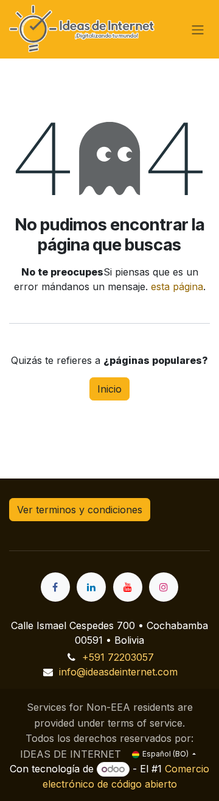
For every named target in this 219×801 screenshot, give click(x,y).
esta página (177, 286)
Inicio (109, 389)
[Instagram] (163, 587)
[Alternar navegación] (198, 29)
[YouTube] (127, 587)
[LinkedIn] (91, 587)
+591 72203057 (118, 657)
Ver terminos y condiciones (79, 510)
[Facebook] (55, 587)
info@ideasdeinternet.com (118, 672)
